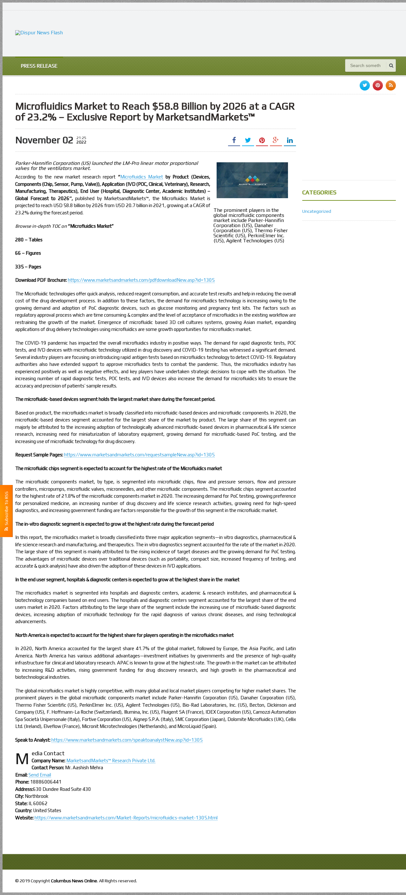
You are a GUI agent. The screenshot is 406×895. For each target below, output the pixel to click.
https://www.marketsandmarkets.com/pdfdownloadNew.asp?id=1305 (141, 280)
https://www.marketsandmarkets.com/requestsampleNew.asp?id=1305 (139, 454)
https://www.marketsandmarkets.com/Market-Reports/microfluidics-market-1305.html (126, 817)
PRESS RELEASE (39, 66)
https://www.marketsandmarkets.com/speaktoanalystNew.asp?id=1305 (127, 740)
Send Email (40, 774)
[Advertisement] (280, 32)
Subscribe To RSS (6, 509)
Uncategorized (316, 211)
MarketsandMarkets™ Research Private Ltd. (110, 760)
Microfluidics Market (141, 176)
